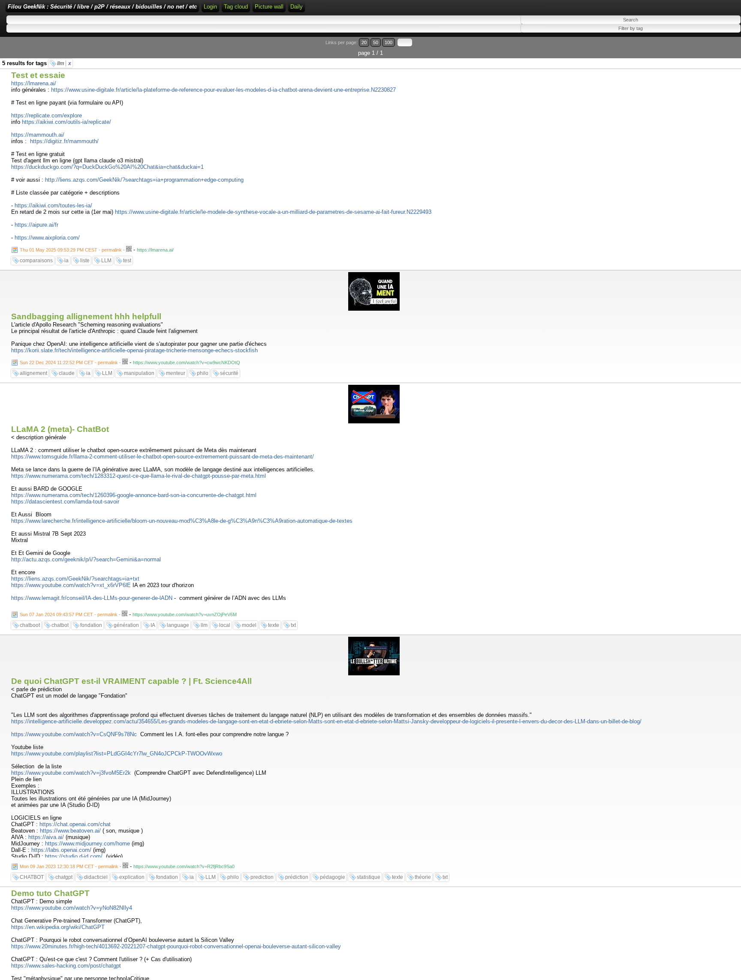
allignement (33, 373)
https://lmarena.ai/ (33, 83)
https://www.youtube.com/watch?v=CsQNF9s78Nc (74, 734)
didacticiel (96, 877)
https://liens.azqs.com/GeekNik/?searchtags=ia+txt (75, 578)
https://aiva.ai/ (46, 837)
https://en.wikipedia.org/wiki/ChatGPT (58, 927)
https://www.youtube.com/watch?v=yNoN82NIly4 (71, 908)
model (249, 625)
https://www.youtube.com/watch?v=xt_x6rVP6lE (71, 585)
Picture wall (269, 6)
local (224, 625)
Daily (296, 6)
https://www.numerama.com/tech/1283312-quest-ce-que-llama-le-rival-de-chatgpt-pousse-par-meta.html (138, 476)
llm (64, 63)
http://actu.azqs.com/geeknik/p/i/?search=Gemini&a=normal (86, 559)
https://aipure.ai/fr (36, 225)
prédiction (296, 877)
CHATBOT (32, 877)
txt (293, 625)
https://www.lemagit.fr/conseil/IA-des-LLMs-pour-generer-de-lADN (91, 598)
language (178, 625)
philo (202, 373)
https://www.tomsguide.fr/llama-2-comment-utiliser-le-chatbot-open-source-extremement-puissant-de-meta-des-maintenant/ (162, 456)
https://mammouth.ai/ (37, 135)
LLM (106, 261)
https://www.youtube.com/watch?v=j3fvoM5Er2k (71, 773)
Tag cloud (236, 6)
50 (375, 42)
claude (67, 373)
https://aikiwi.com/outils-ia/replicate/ (66, 122)
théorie (423, 877)
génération (126, 625)
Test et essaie (38, 75)
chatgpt (63, 877)
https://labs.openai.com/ (61, 850)
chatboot (30, 625)
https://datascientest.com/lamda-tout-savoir (65, 501)
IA (153, 625)
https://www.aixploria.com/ (47, 237)
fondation (91, 625)
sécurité (229, 373)
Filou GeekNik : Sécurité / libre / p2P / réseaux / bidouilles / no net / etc (102, 6)
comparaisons (36, 261)
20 (364, 42)
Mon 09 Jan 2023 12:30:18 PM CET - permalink (69, 866)
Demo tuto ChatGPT (50, 893)
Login (210, 6)
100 (388, 42)
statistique (368, 877)
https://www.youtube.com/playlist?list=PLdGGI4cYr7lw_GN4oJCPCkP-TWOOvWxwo (116, 753)
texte (273, 625)
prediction (262, 877)
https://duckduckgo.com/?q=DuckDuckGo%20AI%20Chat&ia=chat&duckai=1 (107, 167)
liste (85, 261)
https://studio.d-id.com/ (73, 856)
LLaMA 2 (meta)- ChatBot (60, 429)
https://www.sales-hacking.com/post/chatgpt (66, 965)
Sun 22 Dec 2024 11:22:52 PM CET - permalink (69, 362)
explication (132, 877)
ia (66, 261)
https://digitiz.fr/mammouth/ (64, 141)
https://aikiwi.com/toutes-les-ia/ (53, 205)
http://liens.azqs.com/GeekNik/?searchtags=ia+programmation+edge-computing (144, 180)
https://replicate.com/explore (46, 115)
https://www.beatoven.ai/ (70, 830)
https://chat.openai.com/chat (75, 824)
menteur (175, 373)
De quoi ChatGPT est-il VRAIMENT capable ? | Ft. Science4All (131, 681)
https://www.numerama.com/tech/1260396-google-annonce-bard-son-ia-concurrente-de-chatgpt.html (133, 495)
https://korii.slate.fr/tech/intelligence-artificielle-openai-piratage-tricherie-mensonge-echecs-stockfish (134, 350)
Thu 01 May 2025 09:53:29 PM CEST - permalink (71, 249)
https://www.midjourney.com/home (87, 843)
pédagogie (332, 877)
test (127, 261)
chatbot (60, 625)
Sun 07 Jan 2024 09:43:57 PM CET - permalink (68, 614)
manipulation (139, 373)
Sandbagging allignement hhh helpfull (86, 316)
